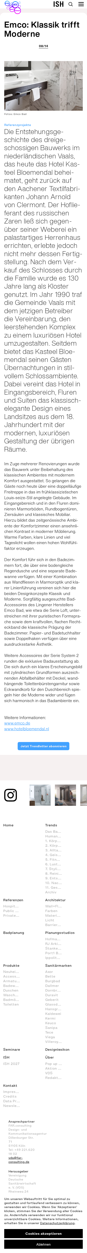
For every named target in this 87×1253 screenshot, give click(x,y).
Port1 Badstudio (55, 953)
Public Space (13, 910)
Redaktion (54, 1077)
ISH (6, 1057)
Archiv (50, 892)
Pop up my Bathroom (55, 1063)
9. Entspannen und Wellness (55, 878)
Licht (49, 920)
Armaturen (12, 981)
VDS (49, 1073)
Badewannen (13, 985)
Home (8, 825)
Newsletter (13, 1105)
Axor (49, 971)
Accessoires (13, 976)
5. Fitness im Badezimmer (55, 859)
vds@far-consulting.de (18, 1160)
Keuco (50, 1023)
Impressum (13, 1091)
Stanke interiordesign (55, 948)
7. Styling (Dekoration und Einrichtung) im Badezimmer (55, 868)
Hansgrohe (54, 1009)
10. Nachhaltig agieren (55, 882)
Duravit (51, 995)
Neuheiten (12, 971)
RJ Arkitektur (55, 943)
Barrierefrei (55, 924)
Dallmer (52, 985)
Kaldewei (53, 1013)
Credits (10, 1096)
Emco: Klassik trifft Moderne (42, 29)
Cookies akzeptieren (43, 1233)
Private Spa (13, 915)
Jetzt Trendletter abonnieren (43, 746)
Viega (50, 1037)
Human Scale (55, 836)
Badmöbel (12, 999)
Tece (49, 1032)
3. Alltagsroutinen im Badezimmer (55, 850)
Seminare (11, 1049)
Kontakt (10, 1085)
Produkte (11, 965)
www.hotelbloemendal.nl (26, 729)
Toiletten (11, 1004)
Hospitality (13, 906)
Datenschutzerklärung (57, 1223)
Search (70, 4)
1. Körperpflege (55, 840)
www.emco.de (17, 723)
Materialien (55, 915)
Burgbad (52, 981)
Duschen (10, 990)
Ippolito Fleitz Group (55, 957)
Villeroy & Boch (55, 1041)
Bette (50, 976)
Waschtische (13, 995)
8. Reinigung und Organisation (55, 873)
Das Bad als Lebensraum (55, 831)
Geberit (52, 999)
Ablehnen (43, 1244)
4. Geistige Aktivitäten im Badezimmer (55, 854)
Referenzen (13, 900)
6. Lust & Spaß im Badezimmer (55, 864)
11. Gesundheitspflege (55, 887)
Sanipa (51, 1027)
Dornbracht (55, 990)
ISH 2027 (11, 1063)
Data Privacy (13, 1101)
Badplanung (13, 932)
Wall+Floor (54, 906)
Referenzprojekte (17, 125)
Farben (51, 910)
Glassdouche (55, 1004)
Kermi (50, 1018)
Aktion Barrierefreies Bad (55, 1068)
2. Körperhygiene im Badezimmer (55, 845)
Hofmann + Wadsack (55, 939)
